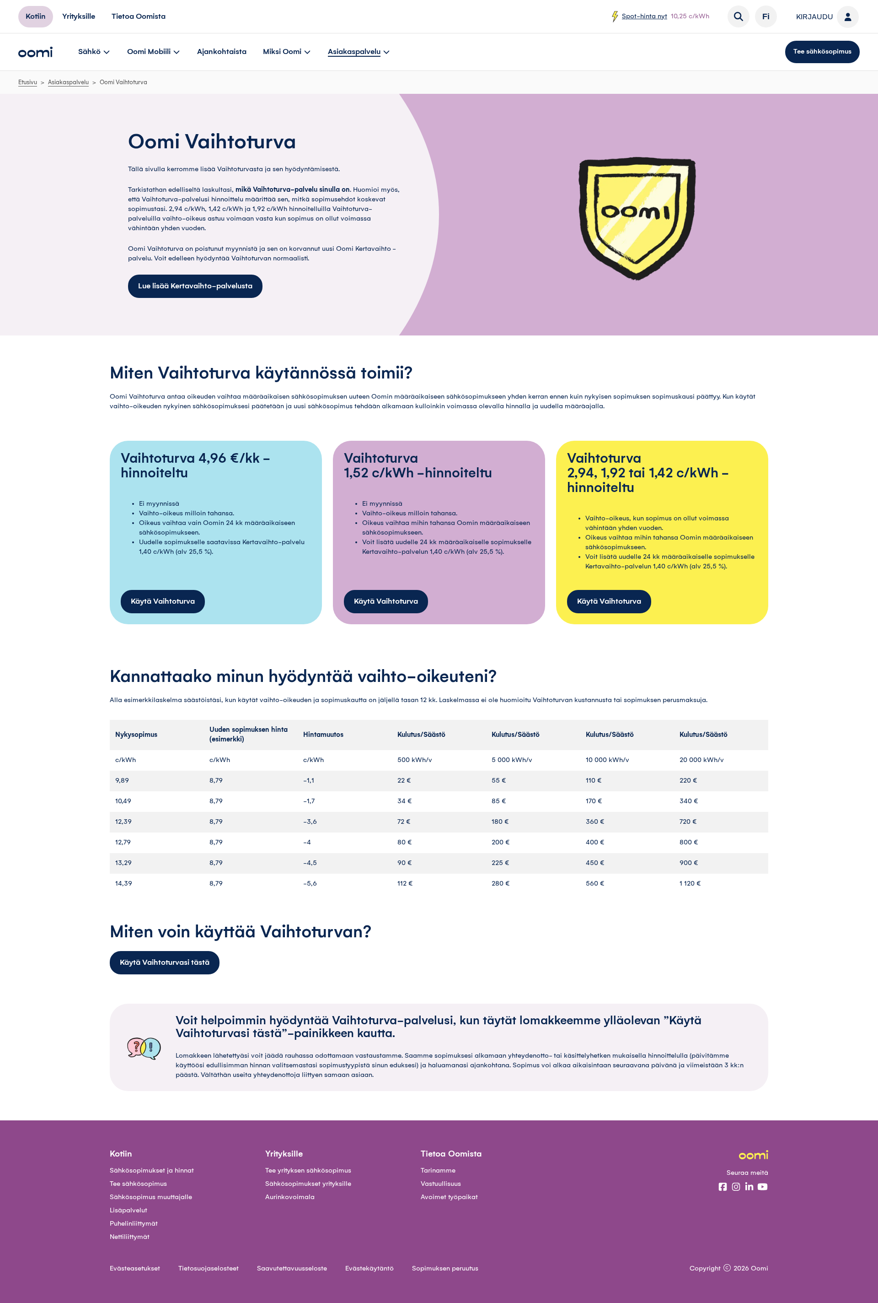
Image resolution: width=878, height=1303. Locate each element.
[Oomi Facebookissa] (722, 1187)
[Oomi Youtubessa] (762, 1187)
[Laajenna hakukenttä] (739, 16)
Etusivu (27, 82)
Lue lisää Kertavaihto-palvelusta (195, 286)
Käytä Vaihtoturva (163, 601)
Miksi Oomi (282, 52)
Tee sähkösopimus (822, 51)
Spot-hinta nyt (644, 16)
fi (766, 16)
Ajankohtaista (221, 52)
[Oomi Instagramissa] (736, 1187)
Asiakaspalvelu (354, 52)
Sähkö (89, 52)
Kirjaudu (814, 17)
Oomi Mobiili (149, 52)
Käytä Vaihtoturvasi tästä (164, 962)
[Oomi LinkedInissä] (749, 1187)
